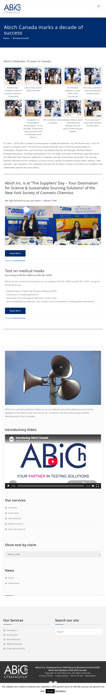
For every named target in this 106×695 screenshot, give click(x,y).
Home (6, 38)
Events (11, 577)
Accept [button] (50, 691)
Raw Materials (14, 518)
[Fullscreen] (97, 485)
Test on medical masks (24, 270)
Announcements (18, 261)
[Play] (8, 485)
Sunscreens (13, 513)
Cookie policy (61, 675)
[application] (53, 461)
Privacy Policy (46, 675)
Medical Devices (15, 523)
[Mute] (93, 485)
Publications (14, 583)
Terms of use (76, 675)
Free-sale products (17, 529)
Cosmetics (13, 507)
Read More (15, 253)
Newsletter (90, 675)
